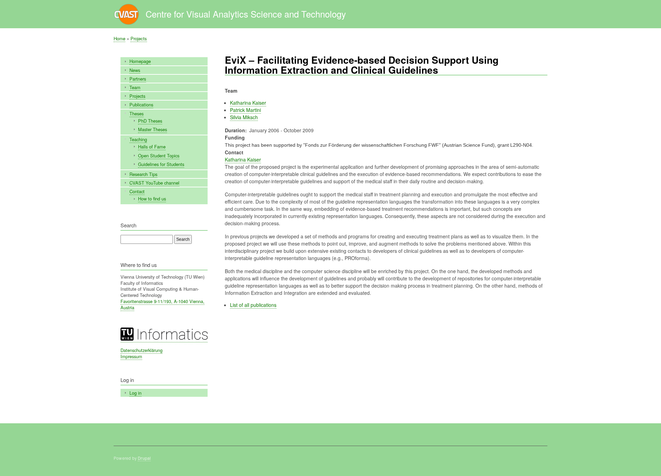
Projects (138, 38)
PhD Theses (150, 120)
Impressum (131, 356)
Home (119, 38)
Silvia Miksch (244, 117)
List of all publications (253, 304)
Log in (135, 393)
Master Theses (152, 129)
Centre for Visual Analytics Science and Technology (246, 14)
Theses (136, 113)
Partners (137, 78)
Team (134, 87)
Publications (141, 104)
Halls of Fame (152, 146)
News (134, 70)
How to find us (152, 198)
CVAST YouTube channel (154, 182)
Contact (137, 191)
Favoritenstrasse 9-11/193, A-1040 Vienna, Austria (162, 304)
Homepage (140, 61)
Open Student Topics (158, 155)
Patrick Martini (245, 109)
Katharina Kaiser (248, 102)
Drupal (144, 458)
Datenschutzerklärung (141, 350)
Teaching (138, 139)
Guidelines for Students (161, 164)
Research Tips (143, 174)
